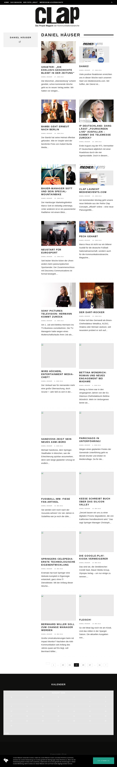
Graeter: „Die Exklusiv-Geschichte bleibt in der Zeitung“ (57, 70)
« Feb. (6, 733)
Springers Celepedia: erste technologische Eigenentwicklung (58, 562)
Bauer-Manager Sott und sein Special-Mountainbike (56, 191)
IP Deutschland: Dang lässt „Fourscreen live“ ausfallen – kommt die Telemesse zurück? (95, 132)
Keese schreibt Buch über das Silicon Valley (94, 501)
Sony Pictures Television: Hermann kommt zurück (56, 314)
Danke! (84, 66)
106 (83, 665)
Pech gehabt (88, 236)
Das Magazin (16, 2)
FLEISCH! (85, 619)
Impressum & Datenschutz (51, 2)
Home (6, 2)
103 (63, 665)
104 (70, 665)
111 (100, 665)
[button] (103, 760)
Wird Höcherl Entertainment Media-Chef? (57, 374)
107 (90, 665)
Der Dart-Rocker (92, 312)
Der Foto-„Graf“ (30, 2)
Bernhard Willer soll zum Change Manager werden (58, 627)
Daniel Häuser (46, 77)
